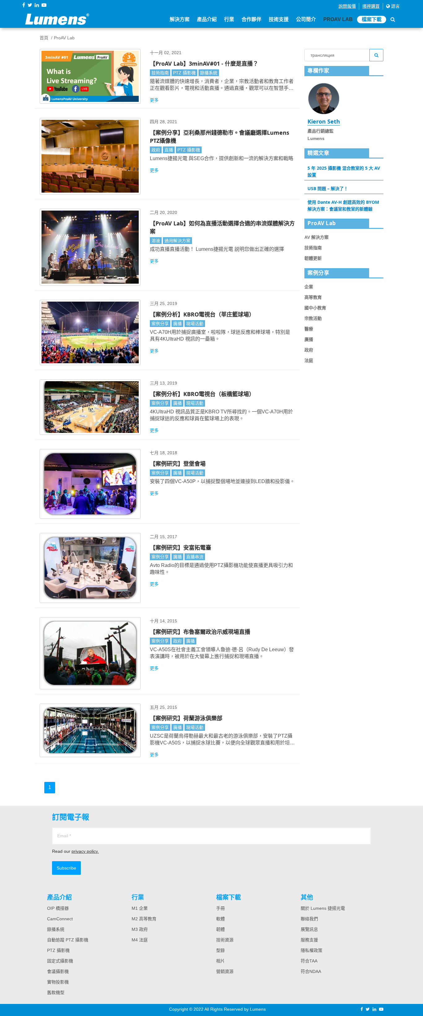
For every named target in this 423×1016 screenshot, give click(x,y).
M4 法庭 (140, 939)
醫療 (308, 328)
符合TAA (309, 960)
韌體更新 (313, 258)
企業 (308, 286)
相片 (220, 960)
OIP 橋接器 (58, 908)
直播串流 (194, 556)
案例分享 (160, 323)
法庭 (308, 360)
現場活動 (194, 323)
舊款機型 (55, 992)
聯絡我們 (309, 918)
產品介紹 (207, 19)
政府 (155, 149)
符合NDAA (311, 971)
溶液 (155, 240)
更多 (154, 100)
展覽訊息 (309, 929)
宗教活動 (313, 318)
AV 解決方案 (316, 237)
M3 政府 (140, 929)
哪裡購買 (371, 6)
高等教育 (313, 297)
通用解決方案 (177, 240)
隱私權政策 (311, 950)
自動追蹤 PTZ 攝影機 (67, 939)
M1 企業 (140, 908)
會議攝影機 (58, 971)
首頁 (44, 37)
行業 (229, 19)
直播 (168, 149)
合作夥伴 (251, 19)
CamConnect (60, 918)
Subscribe (66, 868)
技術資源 (224, 939)
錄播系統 (208, 72)
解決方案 (180, 19)
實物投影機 (58, 981)
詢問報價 (347, 6)
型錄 (220, 950)
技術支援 (279, 19)
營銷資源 (224, 971)
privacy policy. (85, 851)
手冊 (220, 908)
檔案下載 (372, 19)
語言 (395, 6)
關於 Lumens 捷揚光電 (323, 908)
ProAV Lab (338, 19)
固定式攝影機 (60, 960)
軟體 (220, 918)
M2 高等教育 (144, 918)
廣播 (177, 323)
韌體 (220, 929)
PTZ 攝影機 (184, 72)
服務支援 (309, 939)
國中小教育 (315, 307)
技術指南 (160, 72)
